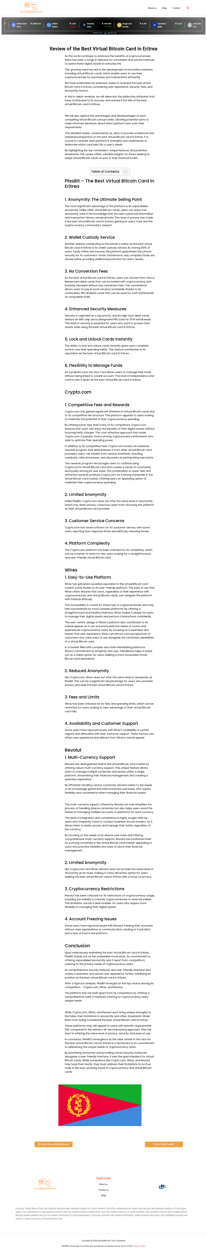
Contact (176, 7)
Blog (164, 7)
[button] (188, 8)
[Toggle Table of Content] (124, 171)
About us (152, 7)
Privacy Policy (139, 1246)
